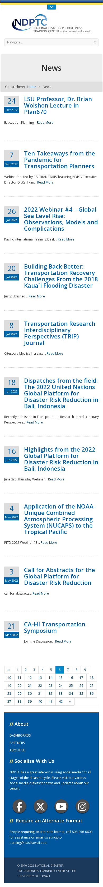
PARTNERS (17, 743)
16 (71, 677)
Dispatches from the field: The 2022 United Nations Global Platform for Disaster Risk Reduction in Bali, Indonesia (61, 393)
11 (19, 677)
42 (61, 701)
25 (71, 685)
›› (70, 701)
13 (40, 677)
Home (31, 86)
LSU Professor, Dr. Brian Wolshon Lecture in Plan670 (58, 105)
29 (19, 693)
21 (30, 685)
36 (91, 693)
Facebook (19, 806)
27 (91, 685)
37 (9, 701)
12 (30, 677)
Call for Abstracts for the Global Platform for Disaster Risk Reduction (59, 576)
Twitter (40, 806)
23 (50, 685)
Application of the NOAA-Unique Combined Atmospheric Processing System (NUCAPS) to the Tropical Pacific (60, 519)
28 (9, 693)
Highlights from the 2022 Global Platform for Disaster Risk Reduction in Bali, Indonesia (61, 458)
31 (40, 693)
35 (81, 693)
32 (50, 693)
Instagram (82, 806)
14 (50, 677)
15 (61, 677)
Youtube (61, 806)
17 (81, 677)
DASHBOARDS (20, 735)
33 (61, 693)
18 (91, 677)
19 (9, 685)
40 (40, 701)
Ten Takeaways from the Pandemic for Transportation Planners (59, 159)
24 (61, 685)
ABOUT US (17, 750)
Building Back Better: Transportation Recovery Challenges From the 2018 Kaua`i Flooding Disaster (61, 275)
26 (81, 685)
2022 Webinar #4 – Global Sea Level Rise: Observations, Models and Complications (61, 218)
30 (30, 693)
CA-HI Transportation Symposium (54, 627)
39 (30, 701)
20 (19, 685)
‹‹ (9, 669)
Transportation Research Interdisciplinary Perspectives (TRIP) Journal (59, 332)
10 (9, 677)
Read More (45, 122)
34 (71, 693)
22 (40, 685)
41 (50, 701)
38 (19, 701)
